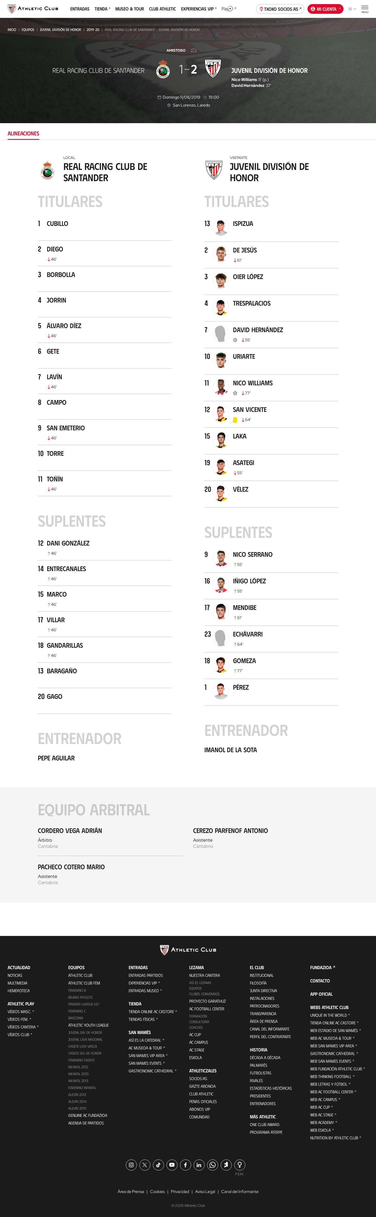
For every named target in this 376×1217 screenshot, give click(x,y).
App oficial (321, 994)
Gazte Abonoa (202, 1086)
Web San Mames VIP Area (332, 1045)
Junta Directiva (263, 990)
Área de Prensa (264, 1021)
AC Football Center (206, 1008)
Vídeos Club (18, 1034)
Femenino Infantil (82, 1087)
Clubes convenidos (204, 994)
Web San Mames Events (330, 1061)
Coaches (196, 1027)
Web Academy (322, 1122)
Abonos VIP (199, 1109)
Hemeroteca (19, 990)
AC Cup (195, 1034)
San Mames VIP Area (146, 1055)
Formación (198, 1016)
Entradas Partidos (146, 975)
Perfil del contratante (270, 1036)
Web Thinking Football (330, 1076)
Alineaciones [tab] (23, 133)
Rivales (256, 1080)
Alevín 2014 (77, 1101)
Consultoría (199, 1021)
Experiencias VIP (143, 982)
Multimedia (17, 982)
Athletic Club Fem (84, 982)
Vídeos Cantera (22, 1026)
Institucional (262, 975)
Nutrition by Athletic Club (334, 1137)
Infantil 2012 (78, 1067)
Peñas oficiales (203, 1101)
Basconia (75, 1018)
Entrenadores (263, 1103)
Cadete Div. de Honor (85, 1053)
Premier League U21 (83, 1004)
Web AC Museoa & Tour (330, 1038)
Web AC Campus (323, 1099)
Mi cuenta (326, 9)
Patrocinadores (264, 1005)
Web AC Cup (320, 1107)
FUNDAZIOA (320, 967)
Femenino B (77, 990)
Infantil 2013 (78, 1081)
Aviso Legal (205, 1191)
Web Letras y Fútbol (328, 1084)
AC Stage (196, 1049)
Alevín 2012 (77, 1094)
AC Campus (198, 1042)
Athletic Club (80, 975)
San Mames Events (145, 1063)
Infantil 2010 (78, 1074)
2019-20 (93, 29)
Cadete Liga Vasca (82, 1046)
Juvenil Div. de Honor (85, 1032)
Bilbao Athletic (80, 997)
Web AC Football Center (331, 1091)
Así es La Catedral (145, 1040)
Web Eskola (320, 1130)
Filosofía (258, 982)
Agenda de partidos (86, 1122)
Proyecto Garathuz (207, 1001)
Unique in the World (328, 1015)
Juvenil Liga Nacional (85, 1039)
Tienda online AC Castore (151, 1011)
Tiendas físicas (142, 1019)
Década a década (265, 1057)
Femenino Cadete (81, 1060)
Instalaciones (262, 998)
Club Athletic (201, 1093)
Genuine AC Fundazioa (87, 1115)
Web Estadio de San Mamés (334, 1030)
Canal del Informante (269, 1028)
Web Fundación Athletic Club (336, 1068)
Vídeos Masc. (19, 1011)
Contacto (320, 980)
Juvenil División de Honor (60, 29)
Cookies (157, 1191)
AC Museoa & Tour (145, 1047)
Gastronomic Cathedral (151, 1070)
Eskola (195, 1057)
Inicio (12, 29)
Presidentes (260, 1095)
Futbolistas (260, 1072)
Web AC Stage (321, 1114)
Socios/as (198, 1078)
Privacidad (180, 1191)
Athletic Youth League (88, 1025)
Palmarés (258, 1065)
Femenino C (77, 1011)
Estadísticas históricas (271, 1088)
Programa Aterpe (266, 1132)
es (350, 9)
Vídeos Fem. (18, 1019)
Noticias (15, 975)
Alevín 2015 (77, 1108)
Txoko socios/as (281, 9)
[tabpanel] (188, 527)
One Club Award (264, 1124)
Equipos (28, 29)
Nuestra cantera (204, 975)
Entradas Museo (144, 990)
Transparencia (263, 1013)
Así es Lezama (200, 982)
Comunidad (199, 1116)
